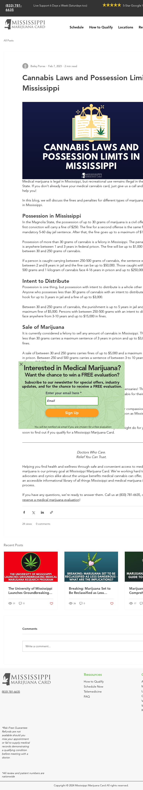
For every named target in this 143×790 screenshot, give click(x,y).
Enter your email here (62, 393)
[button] (21, 364)
